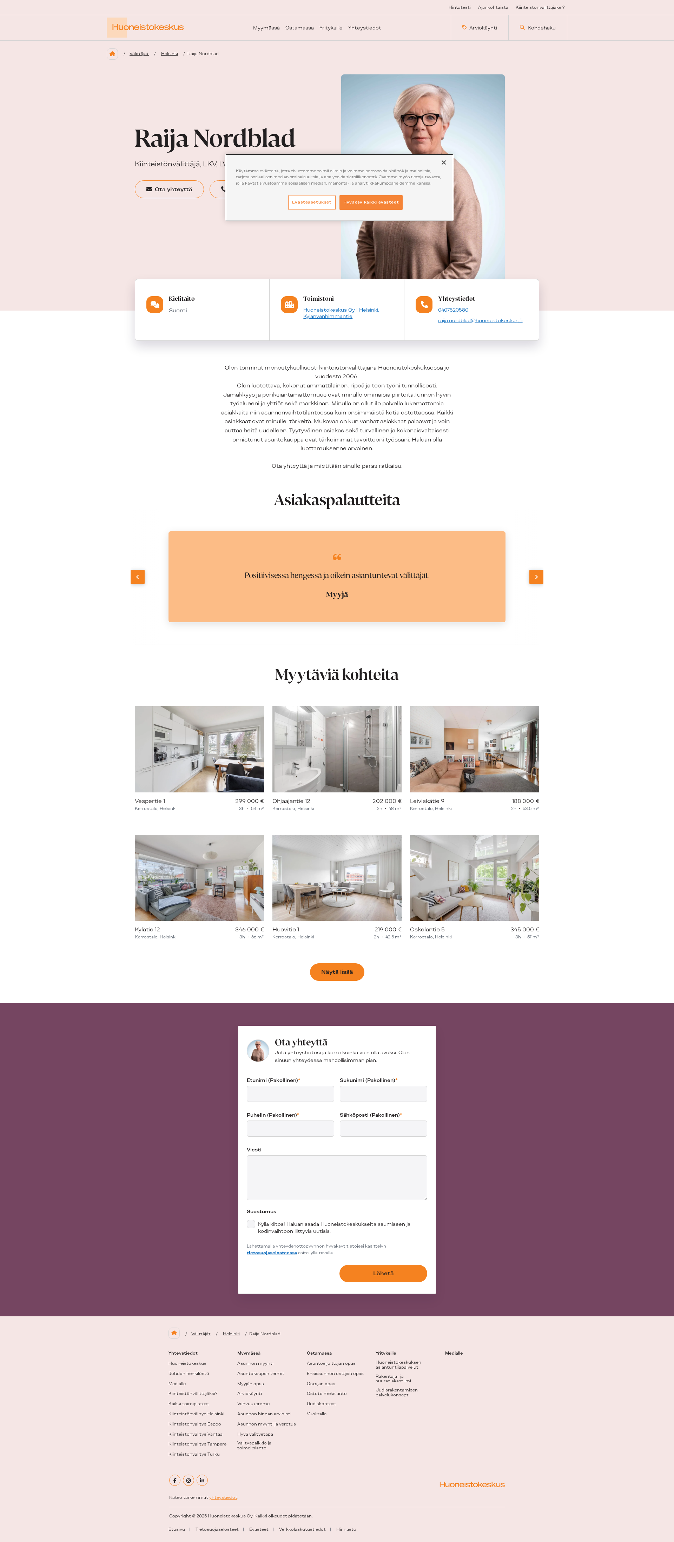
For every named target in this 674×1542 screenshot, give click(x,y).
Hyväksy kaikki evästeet (371, 202)
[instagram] (188, 1480)
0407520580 (453, 310)
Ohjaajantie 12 (291, 801)
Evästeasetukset (312, 202)
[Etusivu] (112, 54)
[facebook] (174, 1480)
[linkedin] (202, 1480)
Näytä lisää (337, 972)
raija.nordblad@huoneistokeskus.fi (480, 320)
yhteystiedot (223, 1497)
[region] (339, 187)
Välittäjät (139, 54)
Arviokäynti (483, 28)
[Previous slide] (138, 577)
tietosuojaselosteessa (272, 1253)
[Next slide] (536, 577)
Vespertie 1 (150, 801)
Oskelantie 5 (427, 929)
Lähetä (383, 1273)
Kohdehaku (542, 28)
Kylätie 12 (147, 929)
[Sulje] (443, 162)
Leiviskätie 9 (427, 801)
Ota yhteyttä (173, 189)
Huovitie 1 (285, 929)
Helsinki (169, 54)
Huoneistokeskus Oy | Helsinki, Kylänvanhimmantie (341, 313)
